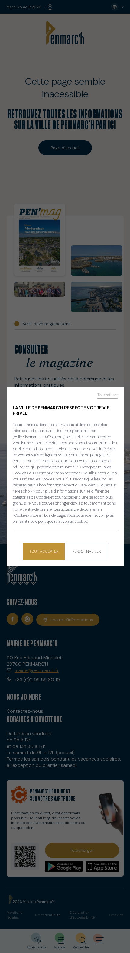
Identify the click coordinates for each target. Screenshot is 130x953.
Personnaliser (86, 551)
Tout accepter (43, 551)
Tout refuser (107, 395)
